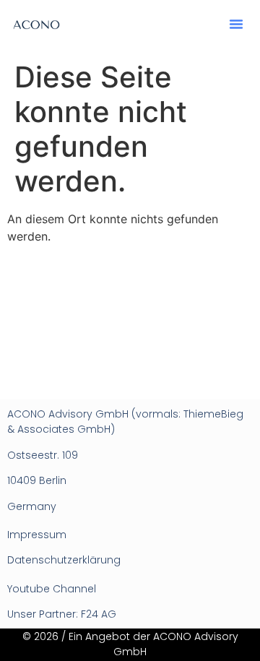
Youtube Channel (51, 589)
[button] (236, 24)
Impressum (36, 534)
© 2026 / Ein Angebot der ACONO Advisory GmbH (130, 644)
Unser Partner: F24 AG (61, 614)
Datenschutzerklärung (64, 560)
